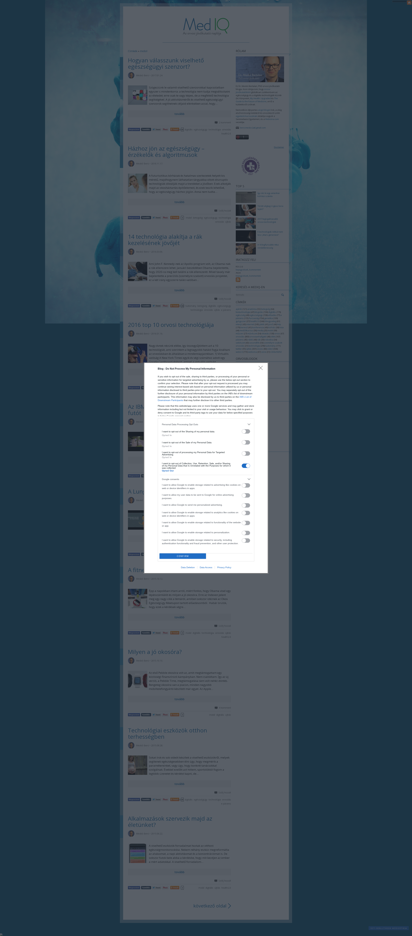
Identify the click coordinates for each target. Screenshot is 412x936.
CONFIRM (183, 556)
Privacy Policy (224, 567)
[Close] (262, 369)
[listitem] (206, 424)
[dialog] (206, 468)
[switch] (246, 431)
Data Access (206, 567)
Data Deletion (188, 567)
